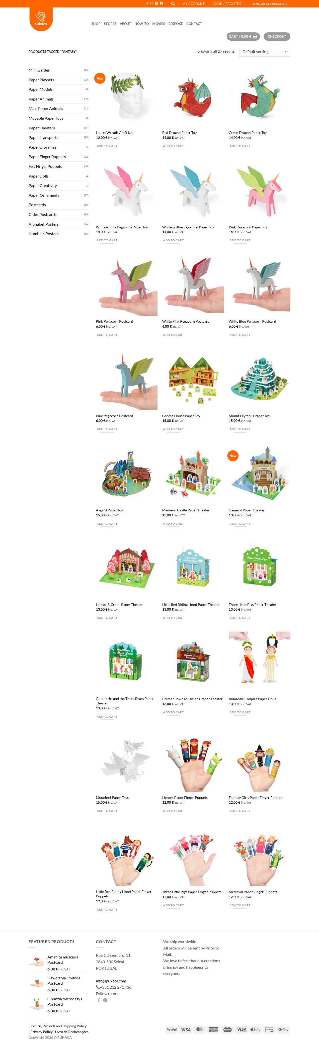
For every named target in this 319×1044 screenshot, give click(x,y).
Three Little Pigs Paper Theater (252, 604)
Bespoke (175, 24)
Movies (158, 24)
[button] (226, 3)
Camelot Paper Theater (247, 510)
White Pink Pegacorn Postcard (186, 321)
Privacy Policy (41, 1032)
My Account (193, 4)
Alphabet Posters (44, 223)
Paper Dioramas (42, 146)
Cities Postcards (43, 214)
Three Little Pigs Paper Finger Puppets (191, 892)
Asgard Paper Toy (109, 510)
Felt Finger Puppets (45, 166)
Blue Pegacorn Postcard (114, 416)
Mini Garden (39, 70)
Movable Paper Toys (46, 118)
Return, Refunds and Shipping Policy (58, 1026)
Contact (194, 24)
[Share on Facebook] (99, 1000)
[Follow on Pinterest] (156, 3)
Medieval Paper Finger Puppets (253, 892)
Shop (95, 24)
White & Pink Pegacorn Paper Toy (122, 227)
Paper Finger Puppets (47, 156)
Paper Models (41, 89)
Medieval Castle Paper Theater (186, 510)
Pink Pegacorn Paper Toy (248, 227)
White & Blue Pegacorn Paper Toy (188, 227)
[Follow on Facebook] (147, 3)
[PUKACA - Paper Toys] (56, 19)
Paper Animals (41, 98)
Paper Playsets (41, 79)
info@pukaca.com (111, 980)
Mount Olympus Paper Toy (249, 416)
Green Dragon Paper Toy (248, 132)
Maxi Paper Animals (46, 108)
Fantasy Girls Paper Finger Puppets (256, 797)
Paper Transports (43, 137)
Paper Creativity (43, 185)
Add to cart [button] (107, 146)
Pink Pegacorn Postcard (114, 321)
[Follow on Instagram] (151, 3)
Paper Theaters (42, 127)
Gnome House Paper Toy (181, 416)
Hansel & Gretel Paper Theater (119, 604)
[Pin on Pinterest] (105, 1000)
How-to (142, 24)
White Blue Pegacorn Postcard (252, 321)
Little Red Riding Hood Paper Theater (191, 604)
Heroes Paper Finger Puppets (185, 797)
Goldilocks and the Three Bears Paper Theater (125, 700)
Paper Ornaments (44, 194)
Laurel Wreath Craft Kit (114, 132)
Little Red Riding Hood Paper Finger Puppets (124, 893)
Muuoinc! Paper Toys (112, 797)
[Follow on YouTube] (161, 3)
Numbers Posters (44, 233)
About (125, 24)
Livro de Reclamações (71, 1032)
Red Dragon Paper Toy (179, 132)
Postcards (37, 204)
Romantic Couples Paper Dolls (252, 699)
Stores (110, 24)
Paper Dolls (39, 175)
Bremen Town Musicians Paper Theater (192, 699)
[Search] (173, 3)
